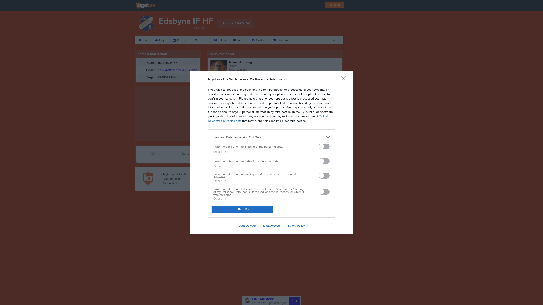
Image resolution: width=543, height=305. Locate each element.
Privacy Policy (295, 225)
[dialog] (271, 152)
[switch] (324, 146)
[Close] (345, 80)
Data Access (271, 225)
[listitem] (271, 137)
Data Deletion (247, 225)
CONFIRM (242, 209)
